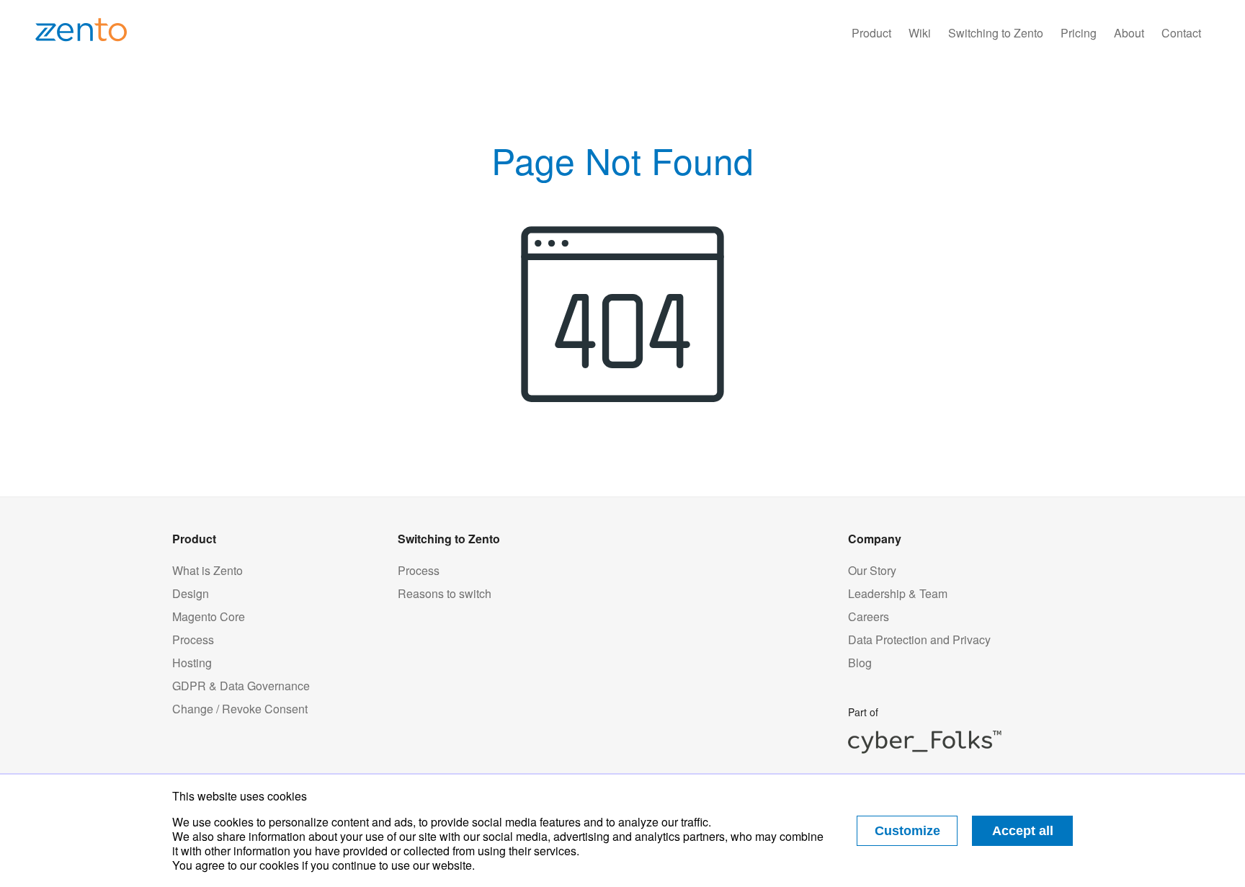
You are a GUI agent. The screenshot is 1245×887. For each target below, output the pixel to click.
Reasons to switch (444, 594)
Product (871, 32)
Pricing (1079, 32)
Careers (868, 617)
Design (190, 594)
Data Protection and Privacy (919, 640)
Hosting (192, 663)
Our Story (872, 570)
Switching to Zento (995, 32)
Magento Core (208, 617)
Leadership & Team (897, 594)
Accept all (1022, 831)
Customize (907, 831)
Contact (1181, 32)
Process (193, 640)
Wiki (920, 32)
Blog (860, 663)
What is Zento (207, 570)
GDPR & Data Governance (241, 686)
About (1129, 32)
